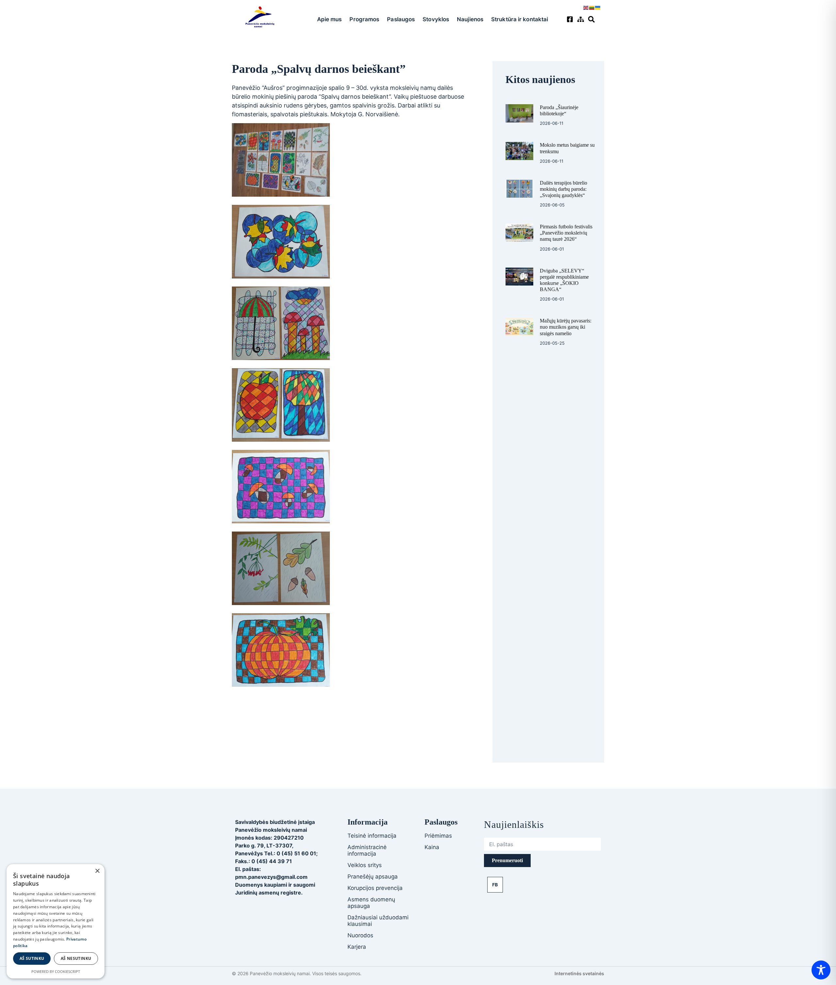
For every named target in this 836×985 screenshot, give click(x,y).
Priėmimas (438, 835)
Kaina (432, 847)
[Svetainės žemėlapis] (581, 19)
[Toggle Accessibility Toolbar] (821, 970)
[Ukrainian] (598, 7)
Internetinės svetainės (579, 973)
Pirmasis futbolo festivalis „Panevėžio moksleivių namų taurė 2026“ (566, 233)
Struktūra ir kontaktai (519, 19)
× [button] (97, 871)
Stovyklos (436, 19)
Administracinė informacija (367, 850)
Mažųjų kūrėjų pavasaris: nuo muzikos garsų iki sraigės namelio (565, 327)
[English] (586, 7)
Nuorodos (360, 935)
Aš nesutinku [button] (76, 958)
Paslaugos (401, 19)
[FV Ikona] (495, 885)
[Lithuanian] (592, 7)
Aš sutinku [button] (32, 958)
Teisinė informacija (371, 835)
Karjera (356, 947)
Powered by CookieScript (55, 971)
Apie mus (329, 19)
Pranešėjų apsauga (372, 876)
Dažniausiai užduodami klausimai (378, 920)
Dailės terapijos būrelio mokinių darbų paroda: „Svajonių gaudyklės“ (563, 189)
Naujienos (470, 19)
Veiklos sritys (364, 865)
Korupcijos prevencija (375, 888)
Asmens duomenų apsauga (371, 902)
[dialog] (55, 921)
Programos (364, 19)
